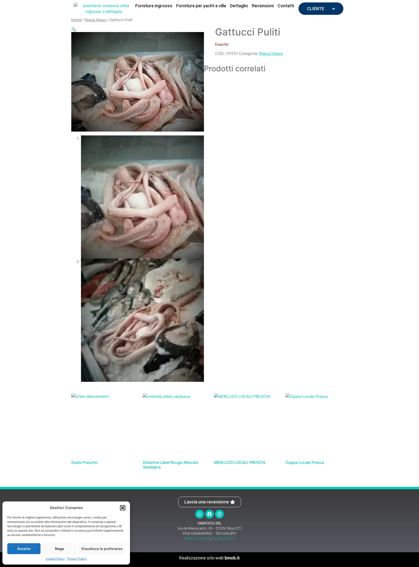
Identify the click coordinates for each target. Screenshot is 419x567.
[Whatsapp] (199, 514)
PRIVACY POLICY (196, 539)
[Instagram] (219, 514)
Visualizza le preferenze (101, 549)
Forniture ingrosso (153, 5)
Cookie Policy (55, 558)
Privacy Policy (77, 558)
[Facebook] (209, 514)
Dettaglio (239, 5)
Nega (59, 549)
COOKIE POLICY (223, 539)
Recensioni (263, 5)
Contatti (286, 5)
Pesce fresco (96, 20)
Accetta (24, 549)
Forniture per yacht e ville (201, 5)
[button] (122, 507)
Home (76, 20)
